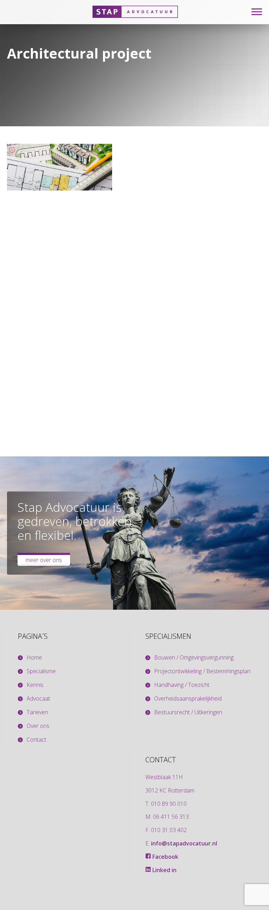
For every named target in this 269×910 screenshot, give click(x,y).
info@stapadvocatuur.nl (184, 843)
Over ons (38, 726)
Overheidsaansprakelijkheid (188, 698)
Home (34, 657)
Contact (36, 739)
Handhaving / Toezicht (181, 685)
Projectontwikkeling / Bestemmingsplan (202, 671)
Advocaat (38, 698)
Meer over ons (44, 560)
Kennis (35, 685)
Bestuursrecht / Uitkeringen (188, 712)
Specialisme (41, 671)
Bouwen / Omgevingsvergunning (194, 657)
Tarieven (37, 712)
